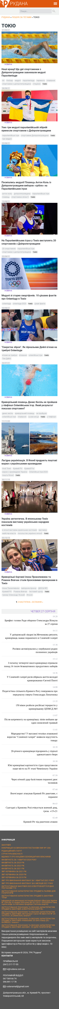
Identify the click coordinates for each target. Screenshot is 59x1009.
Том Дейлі (6, 359)
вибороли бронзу (28, 588)
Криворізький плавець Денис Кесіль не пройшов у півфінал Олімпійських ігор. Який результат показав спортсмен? (29, 405)
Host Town (6, 468)
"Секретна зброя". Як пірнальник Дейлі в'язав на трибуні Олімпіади (29, 349)
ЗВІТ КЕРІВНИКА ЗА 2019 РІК (14, 877)
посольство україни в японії (30, 533)
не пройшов (41, 413)
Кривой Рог (29, 468)
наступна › (25, 602)
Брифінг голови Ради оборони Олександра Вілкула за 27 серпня (31, 622)
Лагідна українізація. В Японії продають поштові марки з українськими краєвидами (29, 462)
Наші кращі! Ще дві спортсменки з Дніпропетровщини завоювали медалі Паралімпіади (24, 72)
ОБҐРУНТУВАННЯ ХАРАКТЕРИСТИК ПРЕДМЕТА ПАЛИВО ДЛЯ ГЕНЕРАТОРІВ (29, 892)
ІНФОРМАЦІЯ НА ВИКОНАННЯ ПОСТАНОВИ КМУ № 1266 (26, 848)
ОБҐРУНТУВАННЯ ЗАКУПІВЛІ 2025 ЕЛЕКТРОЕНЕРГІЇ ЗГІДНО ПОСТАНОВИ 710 (28, 887)
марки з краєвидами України (14, 472)
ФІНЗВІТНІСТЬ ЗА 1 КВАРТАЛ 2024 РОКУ (19, 860)
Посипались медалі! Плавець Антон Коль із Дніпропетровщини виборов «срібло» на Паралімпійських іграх (26, 185)
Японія (30, 595)
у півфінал (51, 417)
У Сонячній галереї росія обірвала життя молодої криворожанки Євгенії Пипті (32, 678)
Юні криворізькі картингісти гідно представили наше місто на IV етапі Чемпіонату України (32, 767)
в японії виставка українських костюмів (19, 530)
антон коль (7, 194)
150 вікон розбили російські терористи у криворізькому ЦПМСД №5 (36, 707)
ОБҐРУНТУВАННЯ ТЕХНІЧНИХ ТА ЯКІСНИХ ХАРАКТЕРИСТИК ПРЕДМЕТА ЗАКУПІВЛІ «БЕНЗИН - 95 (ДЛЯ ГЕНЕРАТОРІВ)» (28, 926)
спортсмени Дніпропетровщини (35, 135)
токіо (45, 84)
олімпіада (6, 304)
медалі (18, 80)
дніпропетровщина (22, 194)
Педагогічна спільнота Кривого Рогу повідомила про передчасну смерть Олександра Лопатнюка (29, 692)
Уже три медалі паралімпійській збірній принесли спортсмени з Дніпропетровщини (26, 129)
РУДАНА (19, 3)
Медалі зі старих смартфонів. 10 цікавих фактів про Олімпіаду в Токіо (29, 297)
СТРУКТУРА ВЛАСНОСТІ (12, 854)
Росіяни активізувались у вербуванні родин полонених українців (35, 650)
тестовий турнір (36, 592)
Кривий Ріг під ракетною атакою (40, 821)
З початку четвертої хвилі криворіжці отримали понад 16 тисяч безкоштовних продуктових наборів (30, 664)
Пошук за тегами (21, 17)
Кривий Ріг (17, 468)
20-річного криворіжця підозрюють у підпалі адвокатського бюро (34, 752)
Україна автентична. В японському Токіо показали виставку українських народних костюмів (25, 522)
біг (3, 80)
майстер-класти (9, 533)
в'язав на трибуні (9, 355)
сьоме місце (33, 417)
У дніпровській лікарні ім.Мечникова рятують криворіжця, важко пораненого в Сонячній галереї (31, 636)
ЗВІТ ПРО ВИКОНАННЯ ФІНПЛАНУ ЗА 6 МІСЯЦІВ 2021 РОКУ (27, 883)
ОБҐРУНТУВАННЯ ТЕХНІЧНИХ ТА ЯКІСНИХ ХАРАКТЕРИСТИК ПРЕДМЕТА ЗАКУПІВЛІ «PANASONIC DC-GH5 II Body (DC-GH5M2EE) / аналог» (28, 920)
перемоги (40, 80)
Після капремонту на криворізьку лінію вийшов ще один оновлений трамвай (30, 721)
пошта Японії (8, 475)
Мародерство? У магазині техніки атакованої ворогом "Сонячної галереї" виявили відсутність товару (32, 737)
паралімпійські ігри (10, 135)
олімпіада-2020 (19, 304)
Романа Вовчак (20, 592)
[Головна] (5, 7)
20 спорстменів (9, 249)
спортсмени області (20, 197)
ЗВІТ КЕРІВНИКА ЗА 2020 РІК (14, 874)
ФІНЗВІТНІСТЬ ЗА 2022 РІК (13, 866)
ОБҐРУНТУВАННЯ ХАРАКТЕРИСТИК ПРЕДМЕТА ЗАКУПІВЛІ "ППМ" (27, 897)
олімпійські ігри (35, 355)
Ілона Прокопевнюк (10, 588)
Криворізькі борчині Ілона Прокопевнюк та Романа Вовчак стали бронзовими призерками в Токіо (29, 580)
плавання (51, 80)
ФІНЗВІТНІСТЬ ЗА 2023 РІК (13, 863)
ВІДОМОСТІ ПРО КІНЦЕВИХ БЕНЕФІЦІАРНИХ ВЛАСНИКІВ (26, 857)
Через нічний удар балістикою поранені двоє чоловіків (34, 781)
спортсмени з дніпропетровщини (16, 84)
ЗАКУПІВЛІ (6, 845)
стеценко (37, 84)
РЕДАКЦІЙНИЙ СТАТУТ (12, 851)
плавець (6, 197)
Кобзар (10, 80)
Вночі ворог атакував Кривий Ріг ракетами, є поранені (33, 795)
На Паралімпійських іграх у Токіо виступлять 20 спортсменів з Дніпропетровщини (29, 242)
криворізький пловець (24, 413)
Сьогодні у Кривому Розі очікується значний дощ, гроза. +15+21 (31, 809)
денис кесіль (7, 413)
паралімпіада (28, 80)
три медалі (7, 139)
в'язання (23, 355)
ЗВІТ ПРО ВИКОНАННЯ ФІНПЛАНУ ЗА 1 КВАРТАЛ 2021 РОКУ (28, 880)
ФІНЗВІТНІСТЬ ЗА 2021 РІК (13, 869)
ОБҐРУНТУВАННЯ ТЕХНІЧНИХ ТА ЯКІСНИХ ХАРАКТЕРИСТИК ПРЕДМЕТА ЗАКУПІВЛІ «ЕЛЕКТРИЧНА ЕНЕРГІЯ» (28, 908)
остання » (37, 602)
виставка (43, 530)
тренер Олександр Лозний (13, 595)
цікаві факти (39, 304)
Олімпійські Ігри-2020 (38, 472)
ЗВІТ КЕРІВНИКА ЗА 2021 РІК (14, 871)
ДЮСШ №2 (43, 588)
